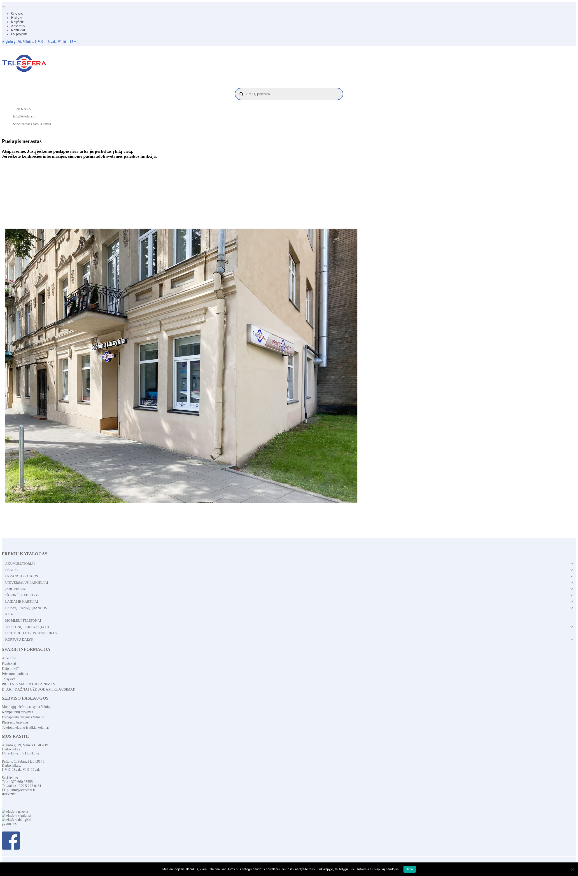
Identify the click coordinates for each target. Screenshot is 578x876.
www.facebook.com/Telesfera (32, 124)
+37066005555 (22, 109)
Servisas (17, 14)
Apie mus (18, 26)
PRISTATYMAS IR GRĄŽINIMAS (28, 684)
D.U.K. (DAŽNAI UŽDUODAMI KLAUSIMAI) (38, 689)
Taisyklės (8, 679)
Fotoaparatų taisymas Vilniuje (23, 717)
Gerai (409, 869)
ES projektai (19, 34)
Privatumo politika (15, 674)
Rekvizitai (9, 794)
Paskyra (16, 18)
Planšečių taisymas (15, 722)
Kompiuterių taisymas (17, 712)
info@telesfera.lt (24, 116)
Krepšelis (17, 22)
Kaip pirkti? (10, 668)
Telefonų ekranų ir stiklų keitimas (25, 727)
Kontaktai (18, 30)
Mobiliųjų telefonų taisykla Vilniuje (27, 707)
